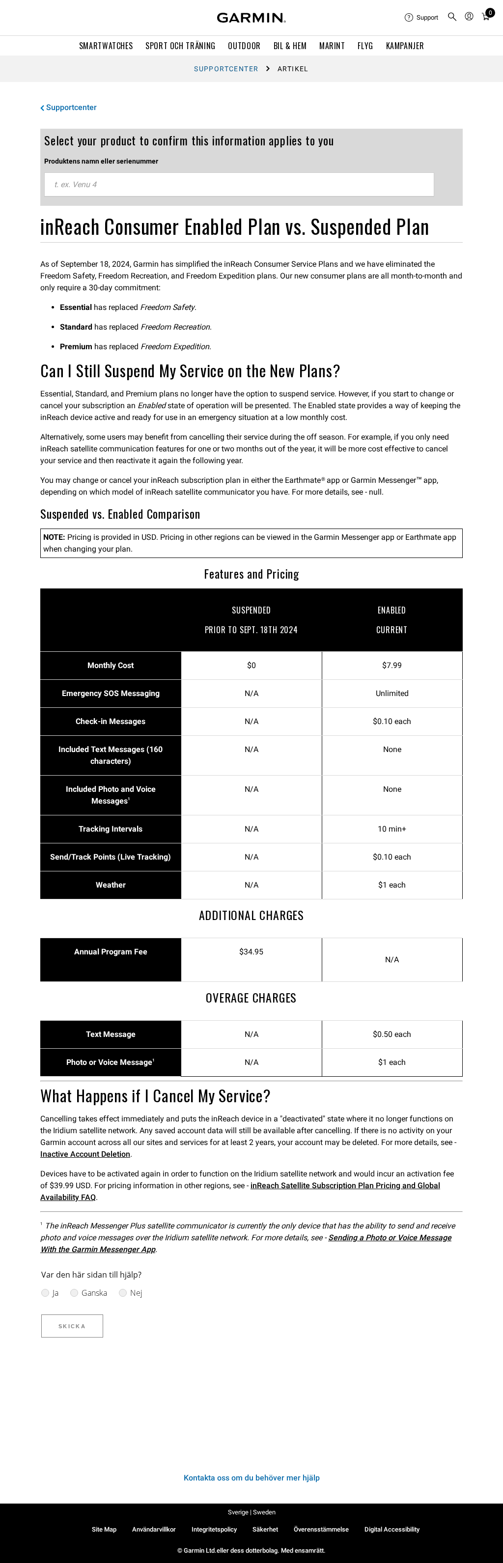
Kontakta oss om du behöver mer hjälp (252, 1477)
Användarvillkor (154, 1529)
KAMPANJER (405, 46)
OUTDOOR (244, 46)
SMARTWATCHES (106, 46)
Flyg (365, 46)
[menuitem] (422, 17)
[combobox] (239, 184)
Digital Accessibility (391, 1529)
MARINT (332, 46)
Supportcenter (226, 69)
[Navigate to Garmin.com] (251, 17)
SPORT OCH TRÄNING (180, 46)
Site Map (104, 1529)
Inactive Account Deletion (85, 1154)
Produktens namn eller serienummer (101, 161)
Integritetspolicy (214, 1529)
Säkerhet (265, 1529)
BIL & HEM (290, 46)
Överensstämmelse (321, 1529)
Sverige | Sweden (252, 1512)
